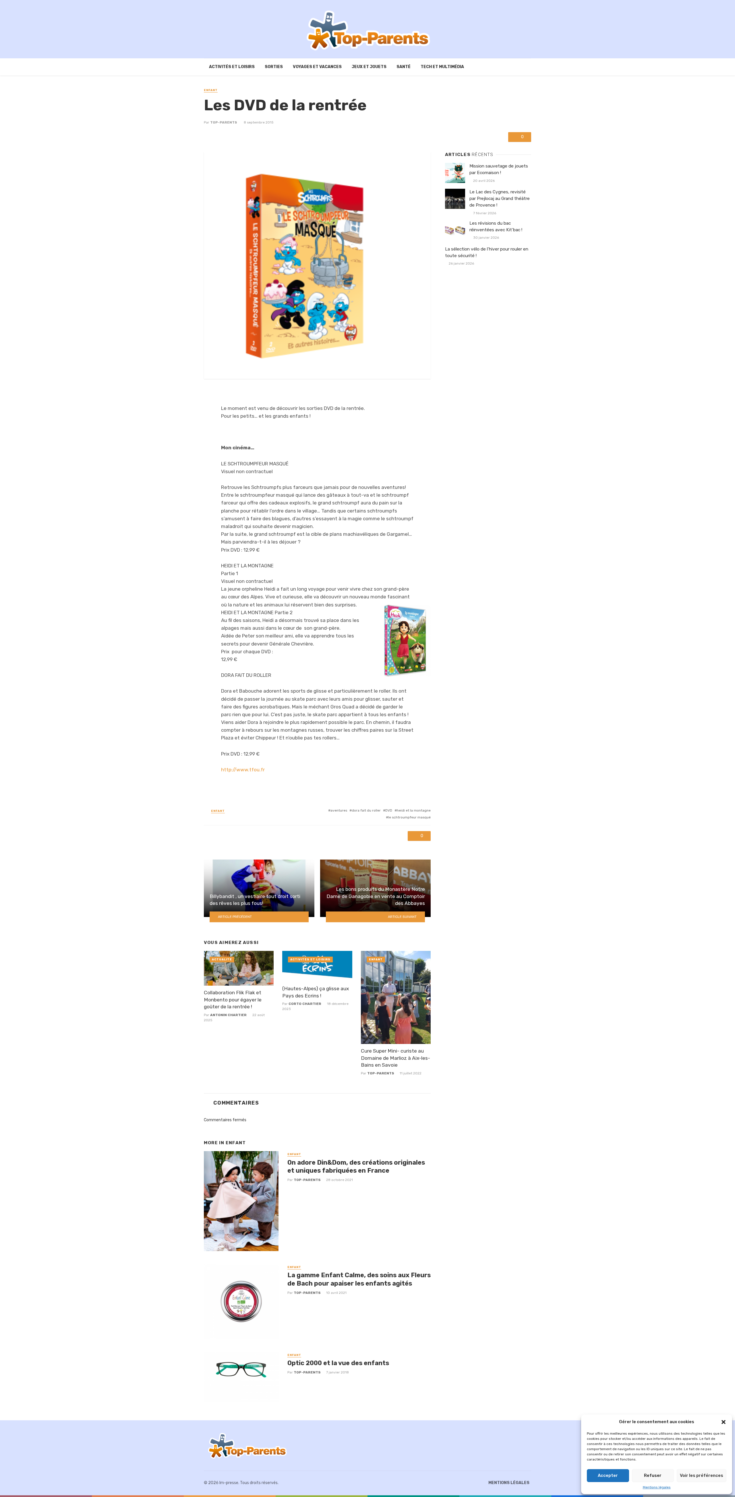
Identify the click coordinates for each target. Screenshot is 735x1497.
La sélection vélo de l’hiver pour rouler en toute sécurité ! (486, 252)
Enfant (211, 90)
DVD (388, 810)
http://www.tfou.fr (243, 769)
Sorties (274, 66)
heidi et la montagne (414, 810)
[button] (723, 1422)
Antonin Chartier (228, 1015)
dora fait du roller (366, 810)
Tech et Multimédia (442, 66)
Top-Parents (223, 122)
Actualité (222, 959)
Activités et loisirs (232, 66)
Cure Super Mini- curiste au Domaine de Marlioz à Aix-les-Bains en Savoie (395, 1058)
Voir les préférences (701, 1475)
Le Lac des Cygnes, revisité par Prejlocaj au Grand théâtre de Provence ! (499, 198)
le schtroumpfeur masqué (409, 817)
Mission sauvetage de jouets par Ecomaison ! (498, 169)
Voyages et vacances (317, 66)
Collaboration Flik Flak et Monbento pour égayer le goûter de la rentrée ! (233, 999)
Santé (403, 66)
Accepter (608, 1475)
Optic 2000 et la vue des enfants (338, 1363)
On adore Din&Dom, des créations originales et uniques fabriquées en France (356, 1166)
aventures (338, 810)
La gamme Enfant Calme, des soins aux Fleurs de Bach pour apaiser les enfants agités (359, 1279)
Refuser (653, 1475)
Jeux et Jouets (369, 66)
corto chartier (305, 1004)
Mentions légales (657, 1487)
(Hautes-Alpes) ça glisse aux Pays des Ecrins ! (315, 992)
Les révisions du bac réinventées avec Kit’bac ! (495, 226)
